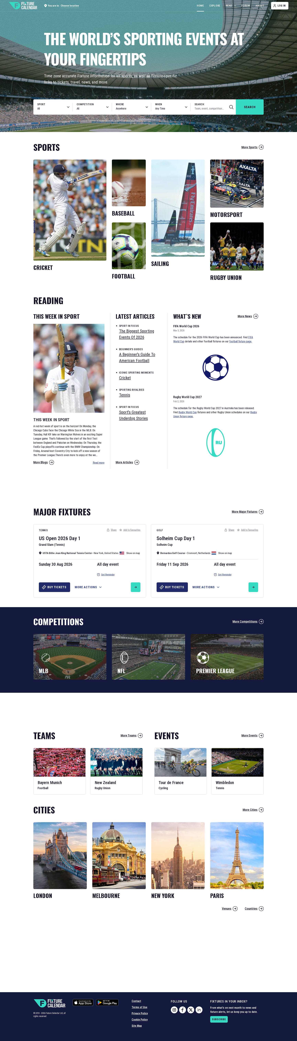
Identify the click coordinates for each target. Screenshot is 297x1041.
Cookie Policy (140, 1019)
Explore (215, 5)
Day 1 (75, 538)
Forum (245, 5)
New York (98, 553)
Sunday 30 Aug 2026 (55, 564)
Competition (85, 104)
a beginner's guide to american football (137, 357)
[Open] (68, 107)
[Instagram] (174, 1009)
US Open (48, 538)
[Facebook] (182, 1009)
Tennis (43, 530)
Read (229, 5)
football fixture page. (240, 341)
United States (111, 553)
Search (199, 104)
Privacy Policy (140, 1013)
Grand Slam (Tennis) (52, 544)
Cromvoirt (192, 553)
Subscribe (219, 1019)
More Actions (86, 587)
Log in (282, 5)
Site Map (137, 1025)
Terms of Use (139, 1007)
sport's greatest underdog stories (133, 415)
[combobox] (49, 108)
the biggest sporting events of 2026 (136, 334)
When (158, 104)
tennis (124, 395)
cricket (125, 377)
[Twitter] (190, 1009)
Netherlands (204, 553)
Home (200, 5)
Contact (136, 1001)
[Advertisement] (148, 486)
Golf (160, 530)
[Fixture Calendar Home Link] (23, 5)
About (260, 5)
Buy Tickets (56, 587)
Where (120, 104)
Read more (98, 462)
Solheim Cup (170, 538)
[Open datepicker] (186, 107)
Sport (41, 104)
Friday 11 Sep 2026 (172, 564)
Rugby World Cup (187, 412)
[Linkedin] (199, 1009)
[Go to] (135, 587)
